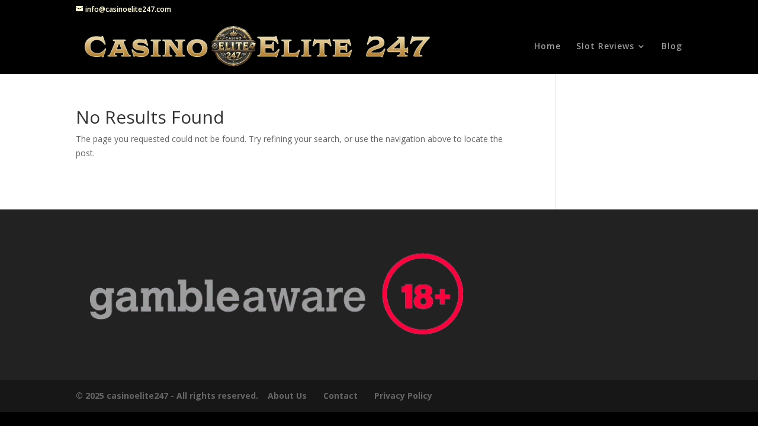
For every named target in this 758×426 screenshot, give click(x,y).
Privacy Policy (404, 395)
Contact (340, 395)
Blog (671, 46)
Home (547, 46)
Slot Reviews (605, 46)
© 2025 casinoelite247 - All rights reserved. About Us (191, 395)
